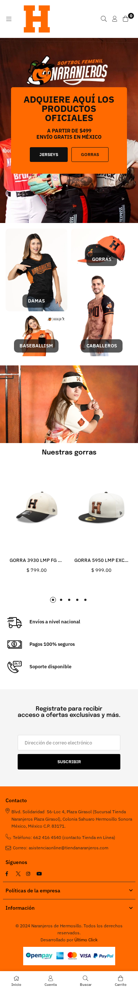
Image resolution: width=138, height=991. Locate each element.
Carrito (121, 984)
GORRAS (90, 154)
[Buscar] (103, 18)
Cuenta (51, 984)
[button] (65, 212)
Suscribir (69, 761)
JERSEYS (48, 154)
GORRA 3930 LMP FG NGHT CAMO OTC (53, 560)
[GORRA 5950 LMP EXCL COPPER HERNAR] (101, 508)
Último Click (86, 939)
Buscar (86, 984)
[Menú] (9, 18)
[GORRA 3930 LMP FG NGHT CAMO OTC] (37, 508)
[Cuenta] (114, 18)
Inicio (16, 984)
